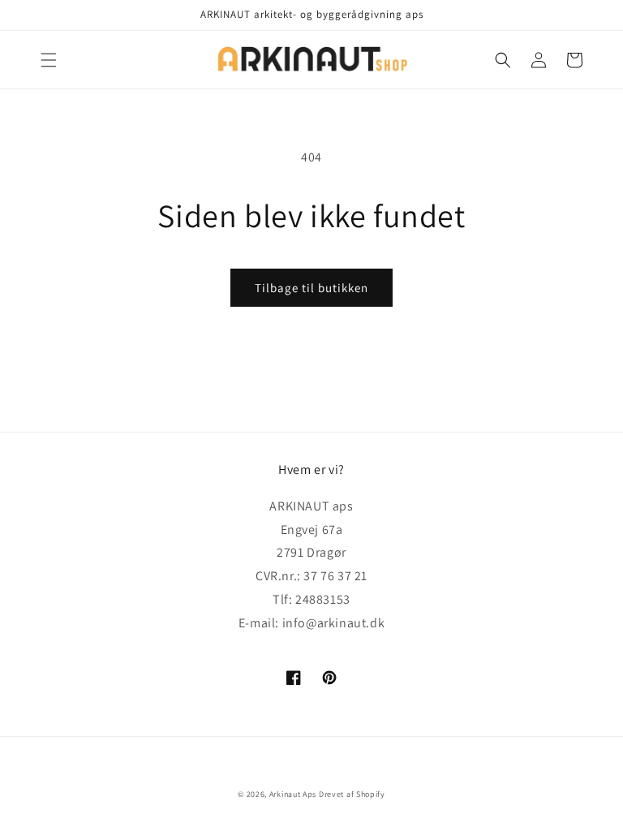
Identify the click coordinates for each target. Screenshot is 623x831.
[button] (49, 60)
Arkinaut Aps (292, 794)
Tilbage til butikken (311, 287)
